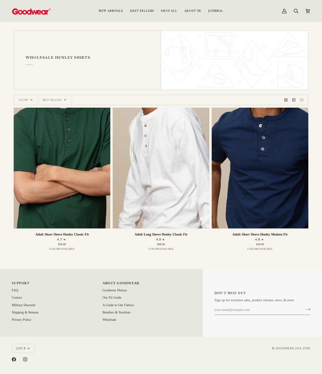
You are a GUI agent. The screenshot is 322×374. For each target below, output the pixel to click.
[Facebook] (14, 359)
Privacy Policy (21, 319)
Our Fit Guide (112, 297)
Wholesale (109, 319)
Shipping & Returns (25, 312)
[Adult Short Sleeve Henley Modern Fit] (260, 168)
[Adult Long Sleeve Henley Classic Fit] (161, 168)
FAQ (15, 290)
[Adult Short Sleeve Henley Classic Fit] (62, 168)
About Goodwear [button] (121, 283)
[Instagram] (25, 359)
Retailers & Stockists (116, 312)
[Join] (306, 309)
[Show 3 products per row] (294, 100)
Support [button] (20, 283)
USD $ (21, 348)
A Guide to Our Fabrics (118, 305)
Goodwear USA (289, 348)
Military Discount (23, 305)
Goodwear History (115, 290)
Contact (17, 297)
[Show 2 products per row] (286, 100)
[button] (169, 11)
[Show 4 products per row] (303, 100)
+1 (81, 250)
